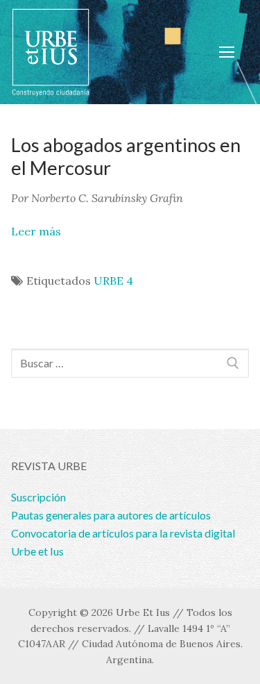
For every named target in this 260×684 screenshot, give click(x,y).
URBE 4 (113, 280)
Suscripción (38, 496)
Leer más (36, 231)
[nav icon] (227, 52)
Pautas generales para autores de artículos (111, 515)
